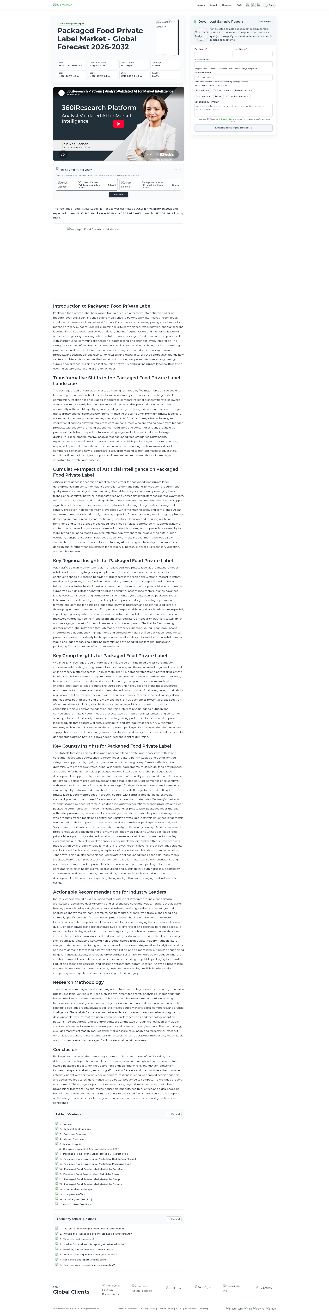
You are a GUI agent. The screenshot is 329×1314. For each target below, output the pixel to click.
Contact (226, 5)
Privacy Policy (225, 119)
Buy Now (118, 194)
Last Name (241, 49)
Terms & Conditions (127, 1309)
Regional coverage (244, 90)
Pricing (218, 96)
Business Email (202, 59)
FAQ (239, 5)
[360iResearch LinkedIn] (248, 4)
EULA (178, 1309)
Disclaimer (190, 1309)
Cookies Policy (166, 1309)
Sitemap (204, 1309)
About (213, 5)
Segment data (203, 96)
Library (201, 5)
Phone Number (203, 72)
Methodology (202, 90)
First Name (200, 49)
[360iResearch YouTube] (253, 4)
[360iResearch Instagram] (259, 4)
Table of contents (222, 90)
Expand (175, 1114)
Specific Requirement (206, 102)
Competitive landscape (237, 96)
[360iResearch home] (66, 5)
